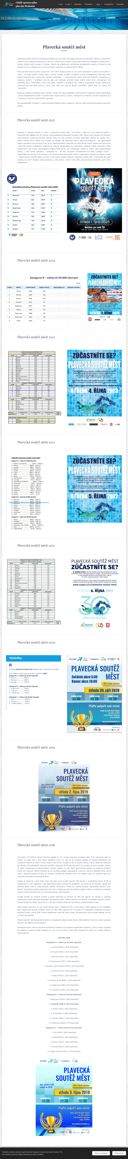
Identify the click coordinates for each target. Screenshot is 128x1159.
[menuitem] (61, 4)
